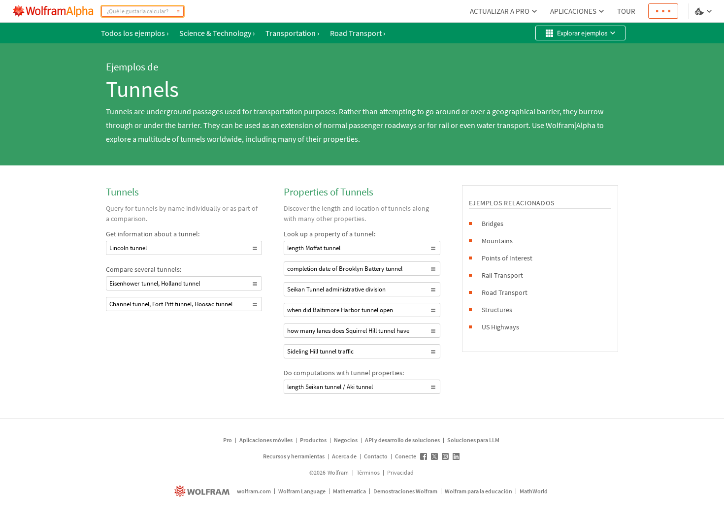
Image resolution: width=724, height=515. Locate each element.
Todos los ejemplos (134, 33)
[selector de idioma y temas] (704, 11)
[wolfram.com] (203, 491)
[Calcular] (178, 11)
